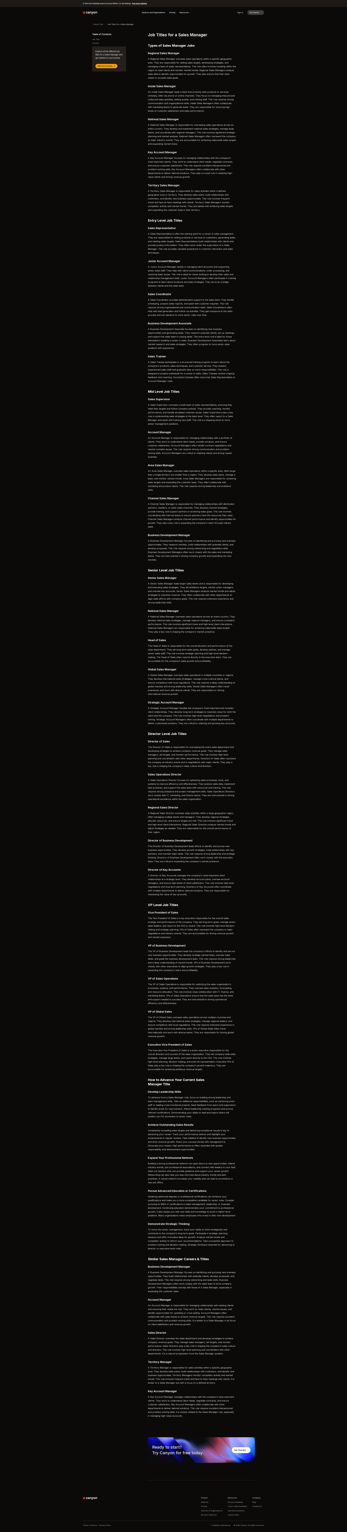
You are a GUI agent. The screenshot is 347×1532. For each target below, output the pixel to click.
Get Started (254, 12)
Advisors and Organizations (153, 12)
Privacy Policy (105, 1525)
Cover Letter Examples (237, 1506)
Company (256, 1498)
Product (204, 1498)
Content (95, 43)
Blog (254, 1502)
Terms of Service (90, 1525)
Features (204, 1502)
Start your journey (105, 66)
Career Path (98, 24)
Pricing (172, 12)
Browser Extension (209, 1515)
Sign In (240, 12)
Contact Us (257, 1506)
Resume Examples (235, 1502)
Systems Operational (221, 1525)
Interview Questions (236, 1511)
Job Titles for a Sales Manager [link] (121, 24)
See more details (139, 3)
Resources (184, 12)
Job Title (95, 39)
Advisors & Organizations (211, 1511)
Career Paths (233, 1515)
